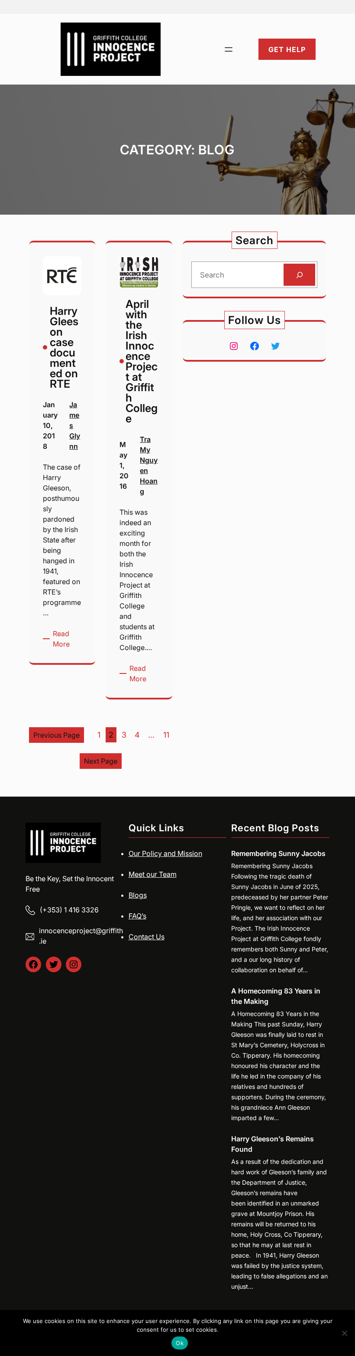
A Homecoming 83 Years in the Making (275, 996)
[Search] (299, 275)
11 (166, 734)
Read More (67, 639)
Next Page (100, 761)
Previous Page (56, 735)
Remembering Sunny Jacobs (278, 853)
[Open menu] (228, 49)
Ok (180, 1343)
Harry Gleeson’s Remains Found (272, 1143)
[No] (344, 1333)
